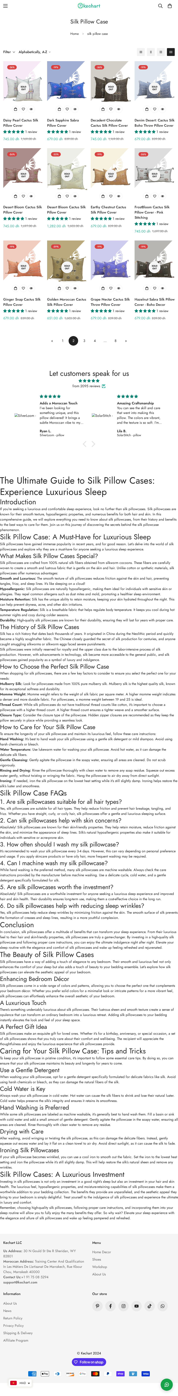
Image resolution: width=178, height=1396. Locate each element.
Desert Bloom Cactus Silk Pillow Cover (22, 210)
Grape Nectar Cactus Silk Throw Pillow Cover (110, 302)
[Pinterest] (97, 1306)
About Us (99, 1274)
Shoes (96, 1259)
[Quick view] (31, 109)
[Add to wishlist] (23, 109)
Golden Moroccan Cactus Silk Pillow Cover (66, 302)
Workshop (99, 1266)
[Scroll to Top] (170, 1372)
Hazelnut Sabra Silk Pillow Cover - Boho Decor (155, 302)
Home (74, 33)
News (7, 1310)
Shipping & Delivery (18, 1332)
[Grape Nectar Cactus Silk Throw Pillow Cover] (111, 267)
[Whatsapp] (162, 1306)
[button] (170, 6)
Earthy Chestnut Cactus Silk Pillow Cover (108, 210)
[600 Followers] (110, 1306)
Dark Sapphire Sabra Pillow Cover (63, 123)
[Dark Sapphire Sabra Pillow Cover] (67, 88)
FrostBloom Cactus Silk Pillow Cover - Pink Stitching (152, 212)
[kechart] (89, 6)
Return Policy (12, 1318)
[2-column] (151, 52)
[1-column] (141, 52)
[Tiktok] (149, 1306)
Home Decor (101, 1252)
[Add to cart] (15, 109)
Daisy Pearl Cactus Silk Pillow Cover (20, 123)
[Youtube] (136, 1306)
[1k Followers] (123, 1306)
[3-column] (161, 52)
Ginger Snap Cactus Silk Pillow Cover (22, 302)
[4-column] (171, 52)
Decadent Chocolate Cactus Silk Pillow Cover (109, 123)
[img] (89, 380)
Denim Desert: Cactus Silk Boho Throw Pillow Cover (155, 123)
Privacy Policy (13, 1325)
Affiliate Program (15, 1340)
